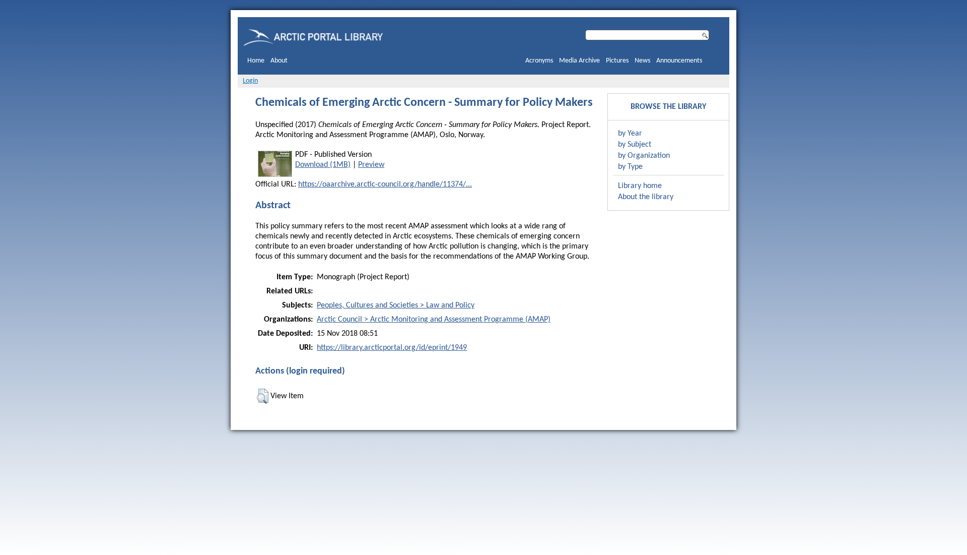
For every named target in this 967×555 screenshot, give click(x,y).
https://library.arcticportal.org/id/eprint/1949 (392, 348)
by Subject (634, 145)
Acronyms (539, 61)
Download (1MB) (323, 165)
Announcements (679, 61)
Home (255, 61)
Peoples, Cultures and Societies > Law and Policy (395, 305)
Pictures (617, 61)
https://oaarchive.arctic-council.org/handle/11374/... (385, 184)
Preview (371, 165)
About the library (645, 197)
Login (250, 81)
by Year (630, 134)
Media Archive (579, 61)
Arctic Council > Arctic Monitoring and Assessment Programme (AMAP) (433, 320)
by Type (630, 167)
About (279, 61)
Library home (640, 186)
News (642, 61)
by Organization (644, 156)
